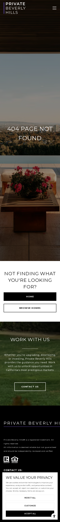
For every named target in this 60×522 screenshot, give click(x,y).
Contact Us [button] (30, 386)
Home (30, 296)
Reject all (30, 498)
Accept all (30, 513)
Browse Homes (30, 308)
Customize (30, 506)
